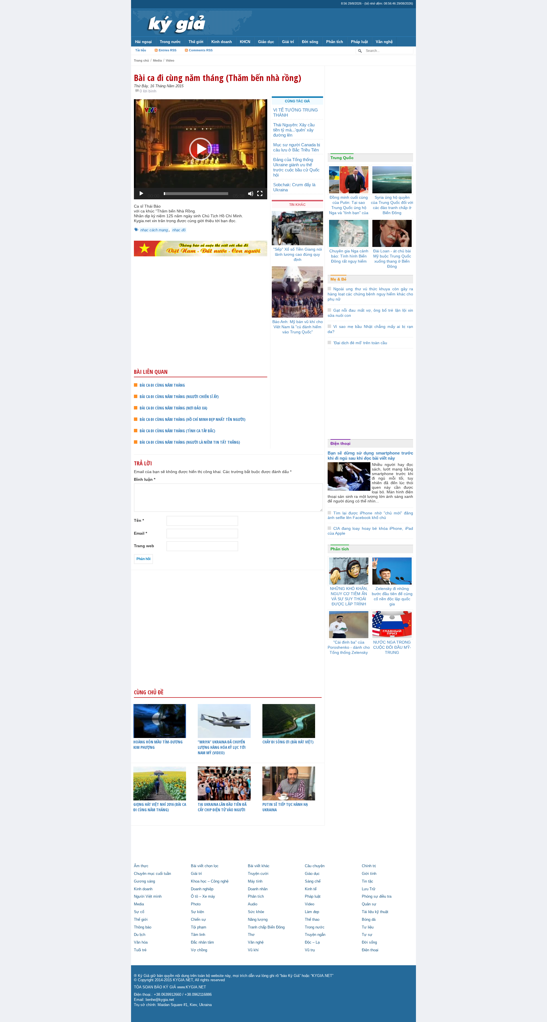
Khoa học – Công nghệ (209, 881)
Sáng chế (313, 881)
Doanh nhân (258, 889)
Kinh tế (311, 889)
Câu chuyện (314, 866)
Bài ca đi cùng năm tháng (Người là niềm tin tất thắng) (190, 442)
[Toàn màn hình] (260, 193)
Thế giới (196, 42)
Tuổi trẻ (140, 950)
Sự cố (139, 912)
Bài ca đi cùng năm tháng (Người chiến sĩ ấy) (179, 396)
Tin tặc (367, 881)
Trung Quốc (342, 157)
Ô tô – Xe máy (203, 897)
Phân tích (334, 42)
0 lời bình (148, 91)
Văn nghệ (384, 42)
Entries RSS (167, 50)
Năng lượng (258, 920)
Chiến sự (198, 920)
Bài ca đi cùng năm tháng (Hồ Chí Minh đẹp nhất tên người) (192, 419)
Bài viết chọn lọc (205, 866)
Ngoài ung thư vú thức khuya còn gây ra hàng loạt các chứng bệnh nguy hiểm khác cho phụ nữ (370, 294)
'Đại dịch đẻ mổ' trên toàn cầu (360, 342)
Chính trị (369, 866)
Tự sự (367, 935)
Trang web (144, 546)
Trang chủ (141, 60)
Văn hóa (141, 942)
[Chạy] (141, 193)
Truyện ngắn (315, 935)
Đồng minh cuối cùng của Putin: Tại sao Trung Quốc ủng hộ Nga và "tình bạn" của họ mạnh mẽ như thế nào (348, 210)
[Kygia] (175, 22)
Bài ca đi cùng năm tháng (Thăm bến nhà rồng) (217, 78)
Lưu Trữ (368, 889)
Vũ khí (253, 950)
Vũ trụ (310, 950)
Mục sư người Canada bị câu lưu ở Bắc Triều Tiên (296, 147)
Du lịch (139, 935)
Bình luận (144, 479)
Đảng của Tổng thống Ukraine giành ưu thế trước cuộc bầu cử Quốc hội (296, 167)
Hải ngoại (143, 42)
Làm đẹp (312, 912)
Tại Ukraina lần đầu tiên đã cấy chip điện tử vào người (222, 807)
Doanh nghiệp (202, 889)
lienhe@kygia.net (160, 1000)
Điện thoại (340, 443)
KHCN (245, 42)
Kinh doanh (221, 42)
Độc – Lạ (312, 942)
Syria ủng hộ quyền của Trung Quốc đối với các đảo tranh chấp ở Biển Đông (392, 205)
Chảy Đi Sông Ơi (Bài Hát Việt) (287, 742)
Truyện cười (258, 874)
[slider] (196, 193)
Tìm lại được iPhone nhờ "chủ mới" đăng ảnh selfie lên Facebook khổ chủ (370, 515)
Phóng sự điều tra (376, 897)
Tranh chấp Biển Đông (266, 927)
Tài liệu (140, 50)
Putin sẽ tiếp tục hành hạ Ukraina (285, 807)
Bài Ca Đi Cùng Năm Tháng (162, 385)
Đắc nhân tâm (202, 942)
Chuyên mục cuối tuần (152, 874)
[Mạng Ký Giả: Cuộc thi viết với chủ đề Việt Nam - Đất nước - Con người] (200, 248)
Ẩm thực (141, 866)
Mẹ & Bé (338, 279)
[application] (200, 149)
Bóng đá (368, 920)
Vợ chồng (199, 950)
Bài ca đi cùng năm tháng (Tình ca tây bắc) (177, 430)
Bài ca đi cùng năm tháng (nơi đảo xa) (173, 408)
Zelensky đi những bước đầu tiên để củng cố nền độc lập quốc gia (392, 596)
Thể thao (312, 920)
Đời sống (310, 42)
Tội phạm (198, 927)
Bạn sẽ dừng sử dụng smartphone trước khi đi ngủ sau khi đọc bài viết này (370, 456)
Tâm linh (198, 935)
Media (157, 60)
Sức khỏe (256, 912)
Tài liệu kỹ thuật (375, 912)
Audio (252, 904)
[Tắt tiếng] (251, 193)
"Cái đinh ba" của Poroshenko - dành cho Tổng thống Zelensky (349, 647)
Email (140, 533)
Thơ (251, 935)
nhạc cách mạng (154, 230)
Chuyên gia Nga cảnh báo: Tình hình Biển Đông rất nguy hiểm (348, 256)
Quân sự (369, 904)
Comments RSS (201, 50)
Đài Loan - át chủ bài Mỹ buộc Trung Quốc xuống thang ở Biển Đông (392, 259)
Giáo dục (266, 42)
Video (170, 60)
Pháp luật (359, 42)
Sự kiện (197, 912)
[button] (200, 149)
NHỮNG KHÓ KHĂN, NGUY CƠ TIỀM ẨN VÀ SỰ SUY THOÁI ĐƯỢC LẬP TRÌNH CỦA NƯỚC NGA (349, 598)
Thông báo (142, 927)
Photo (196, 904)
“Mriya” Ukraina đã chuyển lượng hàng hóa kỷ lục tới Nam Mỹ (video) (222, 747)
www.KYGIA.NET (191, 987)
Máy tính (255, 881)
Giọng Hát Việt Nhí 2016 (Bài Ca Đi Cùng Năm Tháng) (159, 807)
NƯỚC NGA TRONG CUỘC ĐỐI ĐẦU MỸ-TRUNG (392, 647)
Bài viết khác (259, 866)
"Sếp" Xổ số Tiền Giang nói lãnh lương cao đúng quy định (297, 254)
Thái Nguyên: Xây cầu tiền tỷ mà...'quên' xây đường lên (294, 129)
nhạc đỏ (178, 230)
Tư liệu (367, 927)
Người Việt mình (148, 897)
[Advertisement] (200, 323)
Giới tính (369, 874)
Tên (139, 520)
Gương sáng (144, 881)
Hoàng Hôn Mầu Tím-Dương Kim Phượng (158, 744)
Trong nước (170, 42)
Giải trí (288, 42)
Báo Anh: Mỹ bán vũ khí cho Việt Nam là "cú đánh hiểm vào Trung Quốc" (297, 326)
